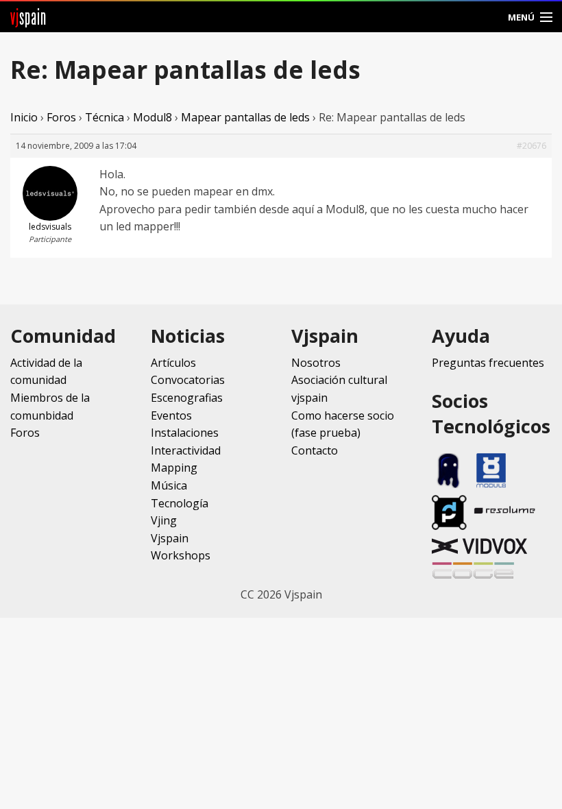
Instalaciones (185, 432)
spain (28, 16)
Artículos (173, 362)
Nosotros (316, 362)
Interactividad (186, 450)
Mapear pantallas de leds (245, 117)
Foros (61, 117)
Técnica (104, 117)
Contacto (314, 450)
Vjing (164, 520)
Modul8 (152, 117)
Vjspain (169, 538)
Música (169, 485)
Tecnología (179, 503)
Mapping (174, 467)
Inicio (24, 117)
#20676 (531, 146)
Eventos (171, 415)
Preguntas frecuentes (488, 362)
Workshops (180, 555)
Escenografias (187, 397)
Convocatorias (188, 379)
